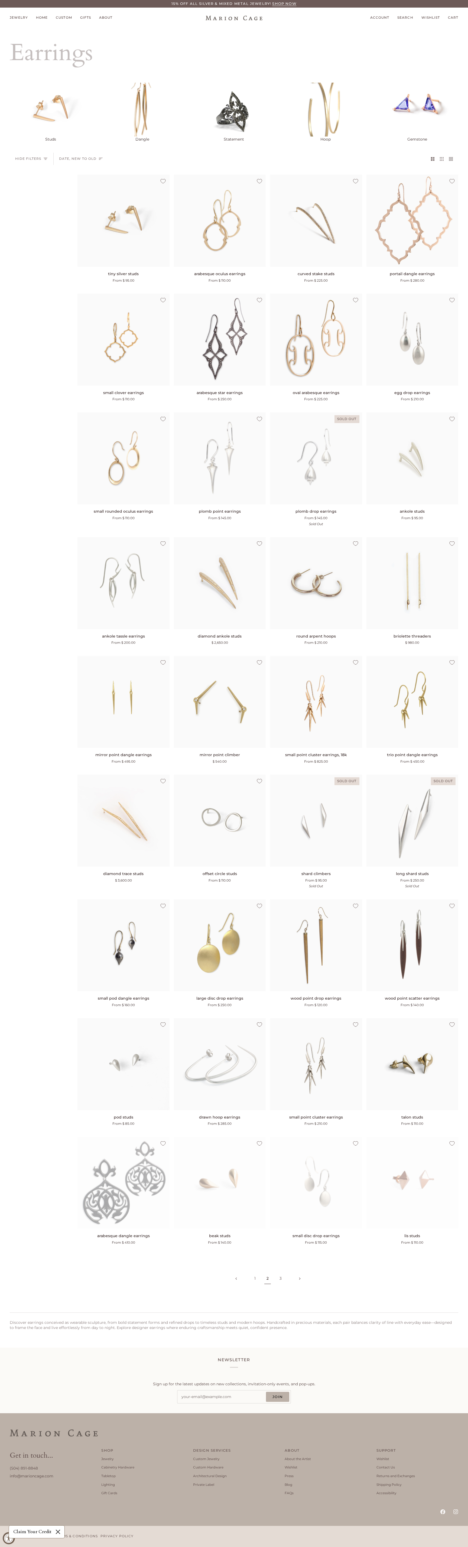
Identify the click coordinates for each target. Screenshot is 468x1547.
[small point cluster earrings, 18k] (316, 702)
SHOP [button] (107, 1450)
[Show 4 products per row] (452, 159)
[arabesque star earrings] (220, 340)
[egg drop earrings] (412, 340)
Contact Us (385, 1467)
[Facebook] (442, 1511)
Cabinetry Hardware (117, 1467)
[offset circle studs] (220, 821)
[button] (21, 18)
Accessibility (386, 1493)
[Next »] (299, 1278)
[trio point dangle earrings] (412, 702)
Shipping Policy (389, 1485)
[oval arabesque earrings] (316, 340)
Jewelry (107, 1459)
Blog (288, 1485)
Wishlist (291, 1467)
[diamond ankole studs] (220, 583)
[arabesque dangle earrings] (123, 1183)
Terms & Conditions (76, 1536)
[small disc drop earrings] (316, 1183)
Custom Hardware (208, 1467)
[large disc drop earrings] (220, 945)
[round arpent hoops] (316, 583)
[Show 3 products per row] (441, 159)
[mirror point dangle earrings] (123, 702)
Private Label (203, 1485)
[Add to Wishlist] (163, 181)
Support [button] (386, 1450)
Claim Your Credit (32, 1532)
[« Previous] (236, 1278)
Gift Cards (109, 1493)
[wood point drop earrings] (316, 945)
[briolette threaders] (412, 583)
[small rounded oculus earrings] (123, 458)
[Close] (58, 1532)
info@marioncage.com (31, 1476)
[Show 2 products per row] (432, 159)
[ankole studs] (412, 458)
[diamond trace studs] (123, 821)
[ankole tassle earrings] (123, 583)
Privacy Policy (117, 1536)
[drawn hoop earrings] (220, 1064)
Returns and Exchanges (395, 1476)
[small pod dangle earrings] (123, 945)
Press (289, 1476)
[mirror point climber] (220, 702)
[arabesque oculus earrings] (220, 221)
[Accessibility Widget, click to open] (9, 1538)
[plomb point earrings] (220, 458)
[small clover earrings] (123, 340)
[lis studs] (412, 1183)
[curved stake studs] (316, 221)
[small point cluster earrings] (316, 1064)
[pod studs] (123, 1064)
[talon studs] (412, 1064)
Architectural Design (210, 1476)
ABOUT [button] (292, 1450)
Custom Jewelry (206, 1459)
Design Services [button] (212, 1450)
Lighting (108, 1485)
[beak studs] (220, 1183)
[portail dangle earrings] (412, 221)
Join (277, 1397)
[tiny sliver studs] (123, 221)
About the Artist (298, 1459)
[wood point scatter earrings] (412, 945)
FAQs (289, 1493)
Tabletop (108, 1476)
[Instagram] (455, 1511)
